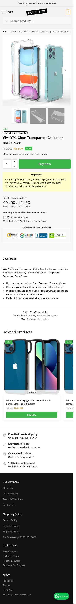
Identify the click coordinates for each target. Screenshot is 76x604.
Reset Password (12, 560)
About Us (8, 488)
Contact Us (9, 504)
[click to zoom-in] (37, 70)
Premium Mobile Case (38, 319)
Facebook (8, 580)
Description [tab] (10, 258)
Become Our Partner (14, 565)
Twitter (7, 585)
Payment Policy (11, 526)
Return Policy (10, 520)
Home (5, 31)
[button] (68, 12)
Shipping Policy (11, 531)
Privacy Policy (10, 493)
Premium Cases (44, 315)
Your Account (10, 551)
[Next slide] (65, 70)
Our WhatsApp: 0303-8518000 (19, 537)
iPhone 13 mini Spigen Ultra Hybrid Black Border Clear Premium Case (28, 402)
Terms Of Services (13, 499)
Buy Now (44, 164)
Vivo (14, 31)
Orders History (11, 556)
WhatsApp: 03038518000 (17, 594)
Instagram (8, 589)
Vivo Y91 (23, 31)
